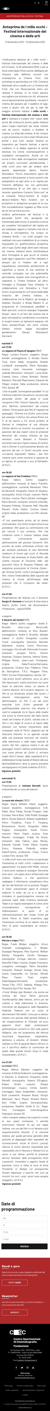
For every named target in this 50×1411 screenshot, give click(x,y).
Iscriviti (14, 1312)
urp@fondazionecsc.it (25, 1407)
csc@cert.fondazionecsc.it (27, 1360)
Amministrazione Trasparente (33, 1390)
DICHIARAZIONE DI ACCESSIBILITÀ (25, 1401)
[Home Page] (6, 9)
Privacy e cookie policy (25, 1386)
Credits (25, 1395)
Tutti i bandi (14, 1282)
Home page (8, 1386)
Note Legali (41, 1386)
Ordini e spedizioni (12, 1390)
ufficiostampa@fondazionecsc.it (25, 1377)
